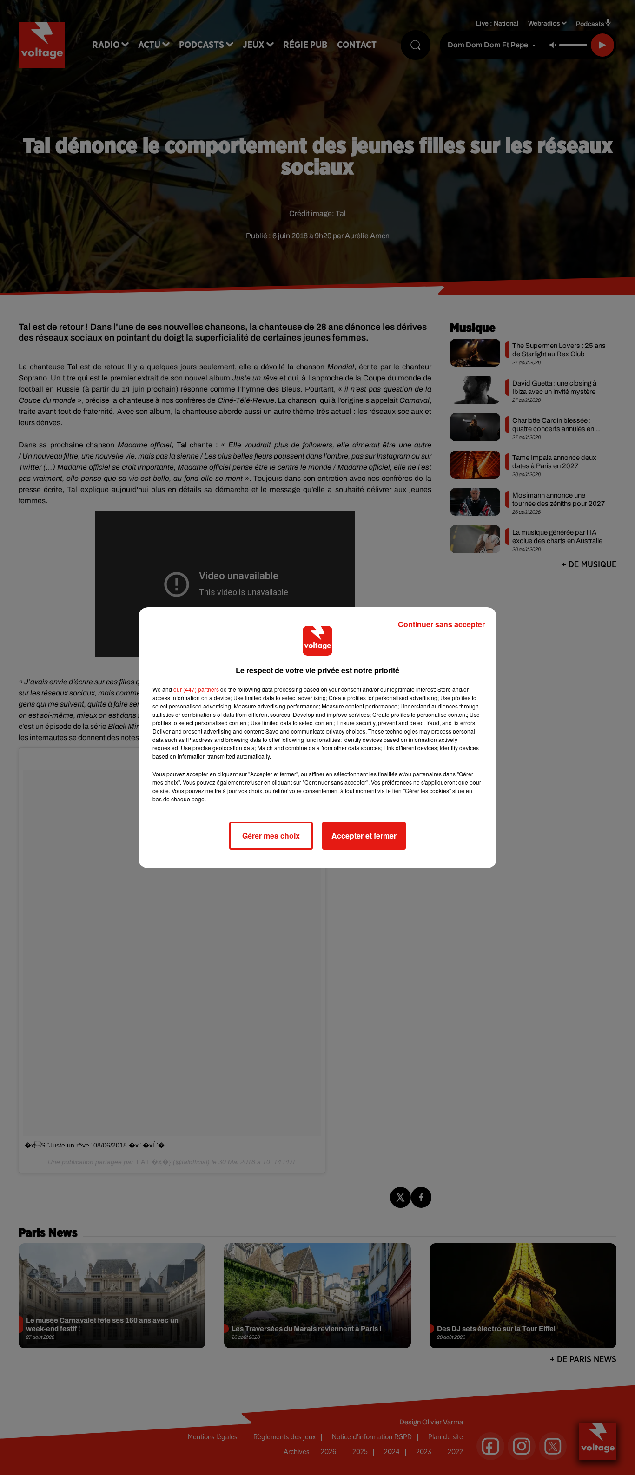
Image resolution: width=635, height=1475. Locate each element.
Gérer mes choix (271, 835)
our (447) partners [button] (196, 689)
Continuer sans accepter (441, 624)
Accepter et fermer (364, 835)
